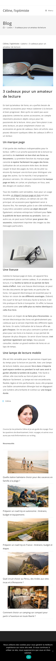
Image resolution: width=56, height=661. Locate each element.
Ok (28, 657)
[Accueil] (4, 27)
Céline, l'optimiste (16, 10)
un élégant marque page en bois (26, 195)
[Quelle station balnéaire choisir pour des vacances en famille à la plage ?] (28, 462)
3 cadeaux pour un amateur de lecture (30, 27)
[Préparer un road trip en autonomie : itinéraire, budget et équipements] (28, 495)
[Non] (52, 651)
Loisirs (24, 43)
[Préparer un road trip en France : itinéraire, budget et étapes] (28, 529)
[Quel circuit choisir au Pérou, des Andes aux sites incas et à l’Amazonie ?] (28, 563)
